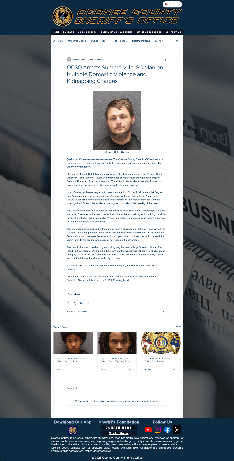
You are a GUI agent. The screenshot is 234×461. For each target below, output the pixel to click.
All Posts (58, 40)
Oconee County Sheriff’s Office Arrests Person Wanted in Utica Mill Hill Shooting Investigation (70, 360)
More (158, 40)
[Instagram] (158, 429)
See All (178, 327)
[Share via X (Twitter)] (75, 303)
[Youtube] (148, 429)
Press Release (119, 40)
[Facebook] (167, 429)
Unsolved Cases (77, 40)
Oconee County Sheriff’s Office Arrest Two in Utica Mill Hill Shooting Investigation (115, 360)
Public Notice (98, 40)
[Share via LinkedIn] (81, 303)
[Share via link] (88, 303)
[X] (177, 429)
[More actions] (165, 59)
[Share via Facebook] (68, 303)
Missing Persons (141, 40)
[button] (69, 32)
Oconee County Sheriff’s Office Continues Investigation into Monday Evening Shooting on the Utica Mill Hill (159, 360)
